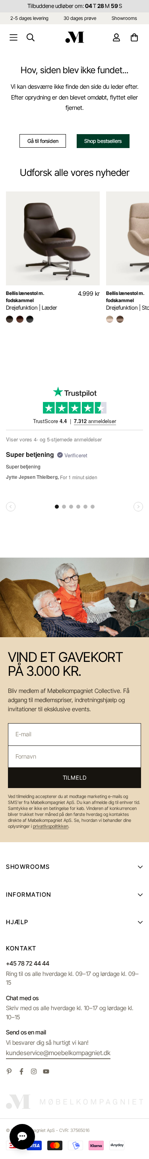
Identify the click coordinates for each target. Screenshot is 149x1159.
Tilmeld (75, 777)
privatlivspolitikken (50, 826)
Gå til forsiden (42, 141)
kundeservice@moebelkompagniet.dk (58, 1053)
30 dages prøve (80, 18)
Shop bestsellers (103, 141)
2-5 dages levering (29, 18)
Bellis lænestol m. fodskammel (25, 296)
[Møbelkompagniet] (75, 37)
